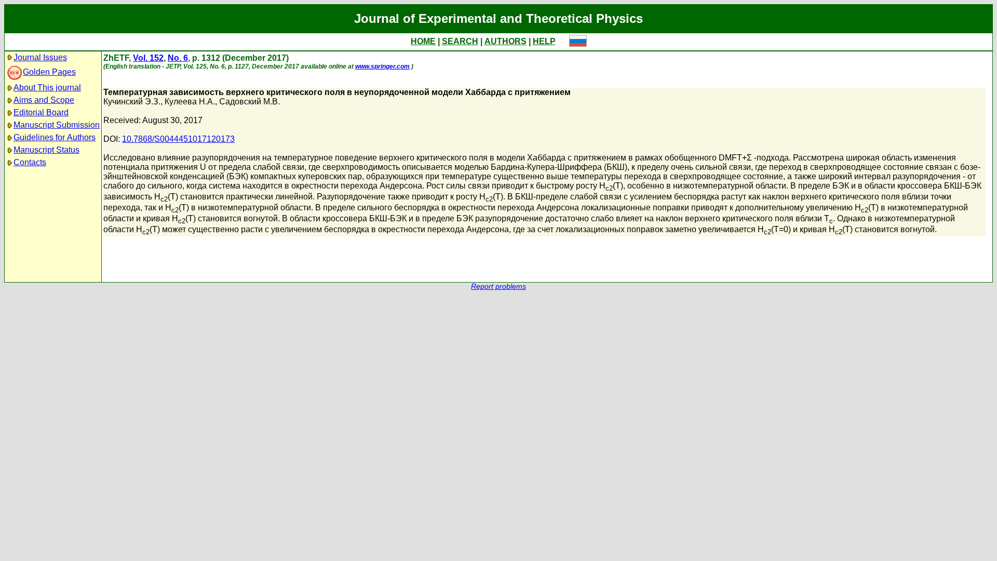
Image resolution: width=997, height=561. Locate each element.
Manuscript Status (46, 149)
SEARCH (460, 41)
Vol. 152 (148, 58)
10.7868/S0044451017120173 (178, 139)
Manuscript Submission (57, 125)
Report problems (498, 286)
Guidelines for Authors (55, 137)
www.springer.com (382, 66)
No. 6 (178, 58)
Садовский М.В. (249, 101)
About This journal (47, 87)
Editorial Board (41, 112)
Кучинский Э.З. (131, 101)
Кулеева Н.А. (190, 101)
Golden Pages (49, 72)
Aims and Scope (44, 100)
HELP (544, 41)
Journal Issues (40, 57)
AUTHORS (505, 41)
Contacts (30, 162)
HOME (423, 41)
